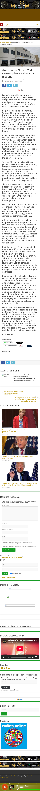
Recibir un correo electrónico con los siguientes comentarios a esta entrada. (17, 543)
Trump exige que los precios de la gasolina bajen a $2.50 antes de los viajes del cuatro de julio (19, 484)
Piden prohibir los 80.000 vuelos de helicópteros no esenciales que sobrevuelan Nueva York (25, 399)
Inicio (3, 42)
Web (3, 536)
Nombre (5, 523)
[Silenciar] (33, 657)
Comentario (6, 505)
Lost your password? (8, 577)
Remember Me (16, 573)
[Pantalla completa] (36, 657)
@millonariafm (12, 776)
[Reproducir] (4, 657)
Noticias (8, 42)
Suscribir (5, 687)
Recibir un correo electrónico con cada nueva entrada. (20, 546)
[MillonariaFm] (20, 4)
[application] (20, 648)
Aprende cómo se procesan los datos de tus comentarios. (18, 556)
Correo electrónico (8, 530)
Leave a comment (9, 81)
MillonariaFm (7, 80)
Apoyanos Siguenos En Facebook (15, 626)
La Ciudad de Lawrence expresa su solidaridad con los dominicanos (14, 392)
